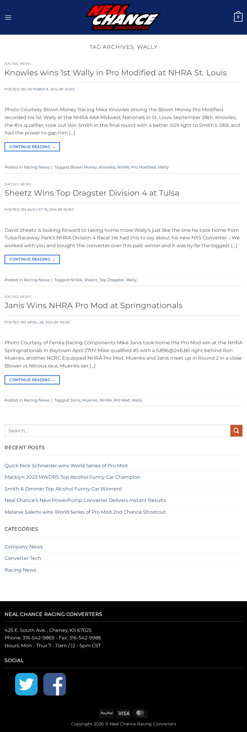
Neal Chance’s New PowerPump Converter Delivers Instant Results (85, 500)
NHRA (123, 167)
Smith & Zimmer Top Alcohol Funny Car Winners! (63, 489)
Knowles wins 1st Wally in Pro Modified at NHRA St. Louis (116, 72)
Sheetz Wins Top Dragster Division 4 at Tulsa (92, 192)
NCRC (70, 89)
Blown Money (83, 167)
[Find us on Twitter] (26, 683)
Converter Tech (23, 558)
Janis (75, 400)
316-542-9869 (39, 638)
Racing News (18, 64)
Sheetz (91, 280)
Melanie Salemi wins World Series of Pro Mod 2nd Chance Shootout (85, 512)
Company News (24, 547)
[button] (8, 17)
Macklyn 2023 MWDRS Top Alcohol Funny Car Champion (72, 477)
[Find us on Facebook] (54, 683)
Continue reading (32, 146)
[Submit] (236, 431)
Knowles (107, 167)
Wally (163, 167)
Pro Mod (122, 400)
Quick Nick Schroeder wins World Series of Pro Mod (66, 466)
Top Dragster (111, 280)
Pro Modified (143, 167)
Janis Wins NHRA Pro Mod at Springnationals (94, 305)
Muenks (90, 400)
